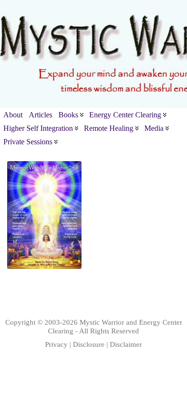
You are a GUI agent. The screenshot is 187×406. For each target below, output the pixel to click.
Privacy (56, 344)
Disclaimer (126, 344)
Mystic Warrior (102, 322)
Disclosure (89, 344)
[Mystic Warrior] (93, 54)
